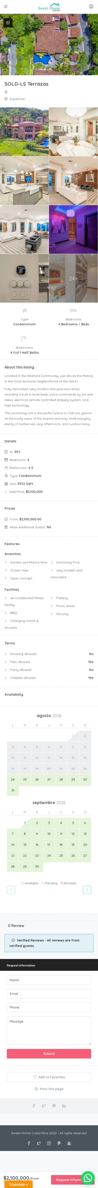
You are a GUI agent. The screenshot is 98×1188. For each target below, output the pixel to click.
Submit (49, 1054)
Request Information (73, 1180)
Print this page (51, 1089)
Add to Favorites (51, 1077)
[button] (88, 1178)
